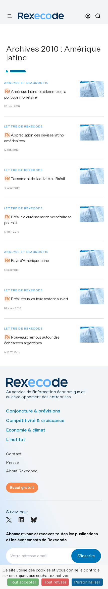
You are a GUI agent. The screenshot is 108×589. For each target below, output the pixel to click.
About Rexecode (21, 471)
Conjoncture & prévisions (33, 410)
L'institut (15, 439)
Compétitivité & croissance (35, 420)
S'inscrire (86, 555)
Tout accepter (23, 582)
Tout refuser (55, 582)
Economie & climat (25, 429)
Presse (12, 462)
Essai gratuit (22, 487)
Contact (14, 454)
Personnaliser (87, 582)
